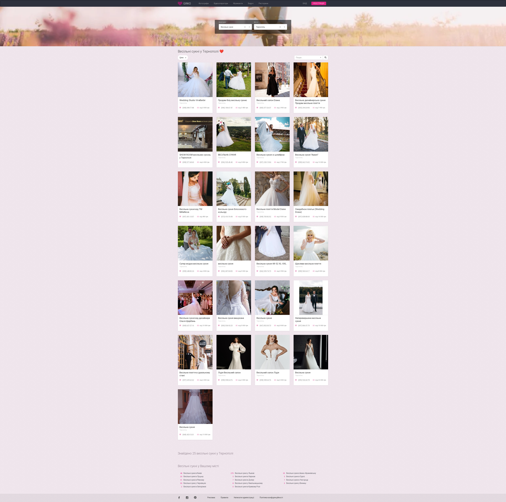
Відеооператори (221, 3)
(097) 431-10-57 (188, 217)
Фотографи (204, 3)
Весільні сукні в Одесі (295, 476)
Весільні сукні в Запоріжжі (195, 487)
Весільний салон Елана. (268, 100)
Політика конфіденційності (271, 497)
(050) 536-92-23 (227, 325)
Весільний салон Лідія (268, 372)
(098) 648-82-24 (188, 271)
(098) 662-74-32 (304, 162)
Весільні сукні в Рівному (194, 480)
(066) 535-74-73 (265, 271)
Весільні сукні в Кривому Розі (247, 487)
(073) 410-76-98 (227, 217)
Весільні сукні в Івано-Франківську (301, 473)
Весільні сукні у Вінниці (296, 483)
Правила (224, 497)
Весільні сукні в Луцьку (193, 476)
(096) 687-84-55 (227, 271)
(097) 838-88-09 (304, 217)
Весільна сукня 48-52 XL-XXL (271, 263)
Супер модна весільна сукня (193, 263)
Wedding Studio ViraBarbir (192, 100)
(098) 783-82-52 (265, 217)
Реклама (211, 497)
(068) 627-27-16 (188, 325)
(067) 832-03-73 (265, 325)
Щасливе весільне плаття (308, 263)
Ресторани (263, 3)
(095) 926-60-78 (304, 380)
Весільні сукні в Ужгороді (297, 480)
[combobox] (235, 27)
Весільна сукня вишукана (231, 318)
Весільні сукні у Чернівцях (195, 483)
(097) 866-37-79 (304, 325)
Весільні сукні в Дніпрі (244, 480)
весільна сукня (225, 263)
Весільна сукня (264, 318)
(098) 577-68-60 (188, 162)
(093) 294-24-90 (304, 108)
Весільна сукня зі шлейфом (270, 154)
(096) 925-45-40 (227, 162)
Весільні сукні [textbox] (233, 27)
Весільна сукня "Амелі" (306, 154)
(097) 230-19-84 (265, 162)
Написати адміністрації (244, 497)
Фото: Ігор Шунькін (321, 44)
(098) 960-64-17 (304, 271)
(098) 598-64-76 (227, 380)
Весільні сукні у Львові (244, 473)
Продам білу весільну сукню (232, 100)
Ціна (181, 57)
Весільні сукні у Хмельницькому (249, 483)
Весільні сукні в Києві (193, 473)
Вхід (305, 3)
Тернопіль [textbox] (268, 27)
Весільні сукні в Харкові (245, 476)
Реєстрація (318, 3)
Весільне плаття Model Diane (271, 209)
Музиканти (238, 3)
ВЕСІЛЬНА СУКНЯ (227, 154)
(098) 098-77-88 (188, 108)
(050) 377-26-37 (265, 108)
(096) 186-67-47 (227, 108)
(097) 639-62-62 (188, 380)
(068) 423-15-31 (188, 434)
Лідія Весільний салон (229, 372)
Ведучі (250, 3)
